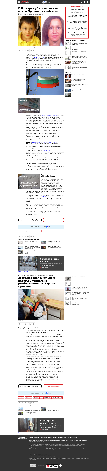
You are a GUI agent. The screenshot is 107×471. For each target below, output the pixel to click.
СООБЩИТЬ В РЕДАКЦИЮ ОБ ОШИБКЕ (36, 441)
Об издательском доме (34, 437)
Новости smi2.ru (23, 271)
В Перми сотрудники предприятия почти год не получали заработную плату (77, 28)
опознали (37, 165)
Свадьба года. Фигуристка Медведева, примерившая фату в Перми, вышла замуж (77, 11)
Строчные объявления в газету (68, 438)
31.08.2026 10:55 (21, 275)
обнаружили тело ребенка (49, 115)
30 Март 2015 (46, 150)
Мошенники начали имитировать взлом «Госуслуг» (79, 75)
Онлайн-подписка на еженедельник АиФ (38, 438)
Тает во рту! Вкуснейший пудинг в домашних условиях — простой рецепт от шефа (79, 62)
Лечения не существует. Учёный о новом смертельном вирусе (79, 278)
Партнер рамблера (41, 465)
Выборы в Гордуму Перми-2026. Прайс (78, 440)
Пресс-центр (44, 437)
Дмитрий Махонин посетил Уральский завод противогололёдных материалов (32, 409)
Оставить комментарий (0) (54, 386)
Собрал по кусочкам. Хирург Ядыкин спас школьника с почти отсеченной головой (80, 293)
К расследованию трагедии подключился (44, 142)
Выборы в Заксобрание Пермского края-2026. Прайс (56, 440)
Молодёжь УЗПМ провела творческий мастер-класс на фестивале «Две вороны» (54, 409)
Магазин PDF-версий (72, 437)
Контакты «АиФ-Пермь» (54, 438)
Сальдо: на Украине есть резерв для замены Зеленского (79, 94)
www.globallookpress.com (50, 96)
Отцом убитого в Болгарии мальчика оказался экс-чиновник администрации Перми (32, 242)
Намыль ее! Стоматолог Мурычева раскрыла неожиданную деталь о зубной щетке (79, 43)
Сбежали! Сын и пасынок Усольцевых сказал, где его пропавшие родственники (80, 48)
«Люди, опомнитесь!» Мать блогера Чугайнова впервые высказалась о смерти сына (77, 17)
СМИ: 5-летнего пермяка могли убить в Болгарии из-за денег (55, 242)
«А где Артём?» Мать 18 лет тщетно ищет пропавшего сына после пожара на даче (79, 303)
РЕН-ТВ (44, 197)
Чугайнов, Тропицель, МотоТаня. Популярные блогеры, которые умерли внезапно (77, 34)
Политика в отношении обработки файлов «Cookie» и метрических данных (43, 456)
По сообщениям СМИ (38, 57)
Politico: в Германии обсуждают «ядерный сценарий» (78, 80)
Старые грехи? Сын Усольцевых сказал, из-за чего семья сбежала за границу (80, 53)
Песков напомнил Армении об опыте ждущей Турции (79, 90)
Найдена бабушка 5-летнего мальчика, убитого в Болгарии (55, 247)
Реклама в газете (62, 437)
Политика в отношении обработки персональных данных (40, 455)
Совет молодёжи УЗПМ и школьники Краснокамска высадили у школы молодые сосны (27, 414)
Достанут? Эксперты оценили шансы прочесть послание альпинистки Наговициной (80, 284)
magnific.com (21, 320)
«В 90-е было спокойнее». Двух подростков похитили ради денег (79, 57)
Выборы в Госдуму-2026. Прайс (36, 440)
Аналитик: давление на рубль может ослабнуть (79, 85)
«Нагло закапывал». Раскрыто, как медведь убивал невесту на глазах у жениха (80, 67)
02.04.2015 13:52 (21, 5)
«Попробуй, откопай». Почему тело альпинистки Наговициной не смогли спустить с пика (80, 288)
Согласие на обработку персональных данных (38, 454)
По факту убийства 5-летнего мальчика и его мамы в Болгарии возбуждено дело (32, 247)
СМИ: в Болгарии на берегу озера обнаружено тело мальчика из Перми (32, 252)
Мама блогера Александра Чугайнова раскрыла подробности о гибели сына (77, 22)
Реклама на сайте (52, 437)
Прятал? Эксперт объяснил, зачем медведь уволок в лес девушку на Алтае (79, 298)
